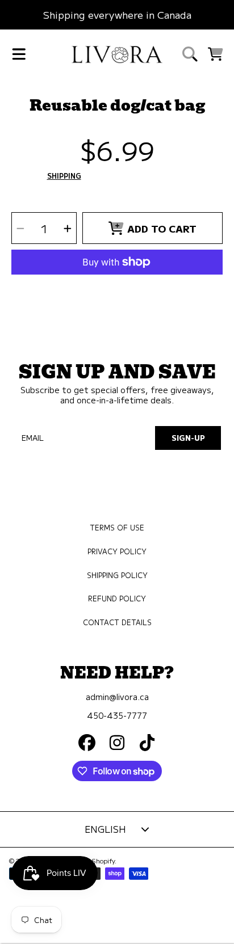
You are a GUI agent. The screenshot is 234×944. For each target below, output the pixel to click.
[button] (19, 54)
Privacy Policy (117, 551)
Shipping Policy (117, 575)
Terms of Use (117, 527)
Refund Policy (117, 598)
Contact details (117, 622)
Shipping (64, 176)
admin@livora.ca (117, 696)
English (105, 829)
